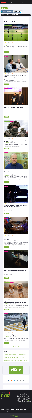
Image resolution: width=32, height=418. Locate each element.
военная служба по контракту (12, 179)
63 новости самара (7, 81)
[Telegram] (22, 2)
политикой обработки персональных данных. (16, 415)
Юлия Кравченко (7, 45)
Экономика (9, 88)
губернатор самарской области (18, 244)
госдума (10, 307)
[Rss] (18, 2)
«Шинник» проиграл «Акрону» (9, 43)
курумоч (10, 340)
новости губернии (11, 81)
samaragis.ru (26, 404)
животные (12, 307)
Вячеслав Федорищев (11, 244)
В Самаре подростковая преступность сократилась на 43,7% (16, 270)
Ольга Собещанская (13, 245)
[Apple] (24, 2)
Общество (6, 56)
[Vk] (20, 2)
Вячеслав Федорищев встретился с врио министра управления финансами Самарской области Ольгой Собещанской (14, 238)
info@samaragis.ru (28, 400)
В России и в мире (7, 282)
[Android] (26, 2)
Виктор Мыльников (7, 303)
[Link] (23, 2)
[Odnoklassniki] (21, 2)
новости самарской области (17, 81)
